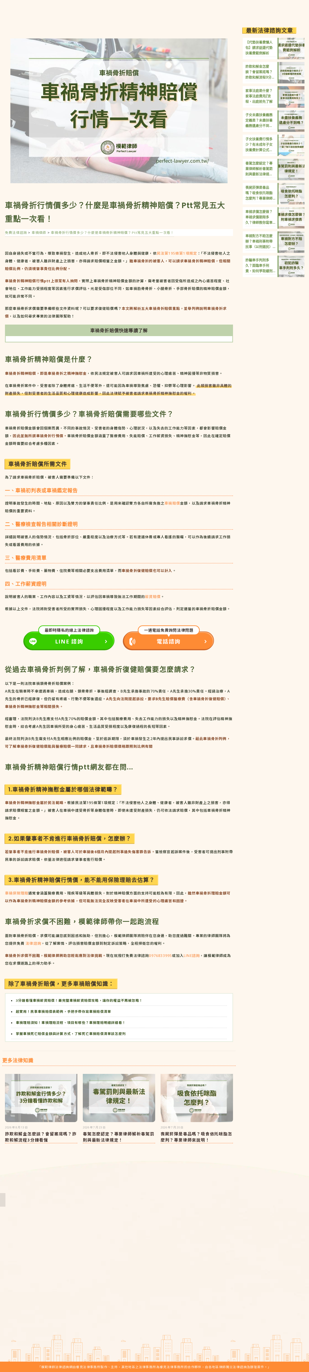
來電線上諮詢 (297, 1324)
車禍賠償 (172, 503)
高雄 (180, 1292)
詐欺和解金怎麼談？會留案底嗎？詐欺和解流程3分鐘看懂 (41, 1137)
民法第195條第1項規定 (177, 253)
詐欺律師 (239, 1289)
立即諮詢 (292, 10)
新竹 (180, 1274)
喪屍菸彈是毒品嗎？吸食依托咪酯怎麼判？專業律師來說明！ (196, 1137)
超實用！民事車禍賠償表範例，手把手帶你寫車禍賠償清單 (63, 1011)
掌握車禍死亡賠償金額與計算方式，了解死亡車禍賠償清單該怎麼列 (71, 1033)
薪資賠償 (153, 596)
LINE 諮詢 (69, 641)
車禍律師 (280, 1289)
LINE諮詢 (192, 955)
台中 (155, 1283)
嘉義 (155, 1292)
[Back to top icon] (297, 1340)
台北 (155, 1274)
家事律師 (239, 1320)
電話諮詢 (169, 641)
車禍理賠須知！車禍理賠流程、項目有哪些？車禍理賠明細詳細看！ (71, 1022)
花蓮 (168, 1301)
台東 (155, 1301)
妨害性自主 (241, 1273)
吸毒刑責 (280, 1273)
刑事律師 (280, 1304)
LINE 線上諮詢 (297, 1307)
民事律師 (239, 1304)
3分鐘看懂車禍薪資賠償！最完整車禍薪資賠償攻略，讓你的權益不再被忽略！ (79, 1000)
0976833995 (160, 955)
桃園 (168, 1274)
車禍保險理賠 (16, 893)
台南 (168, 1292)
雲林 (168, 1283)
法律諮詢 (33, 943)
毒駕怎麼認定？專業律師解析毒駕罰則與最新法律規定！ (118, 1137)
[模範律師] (23, 10)
